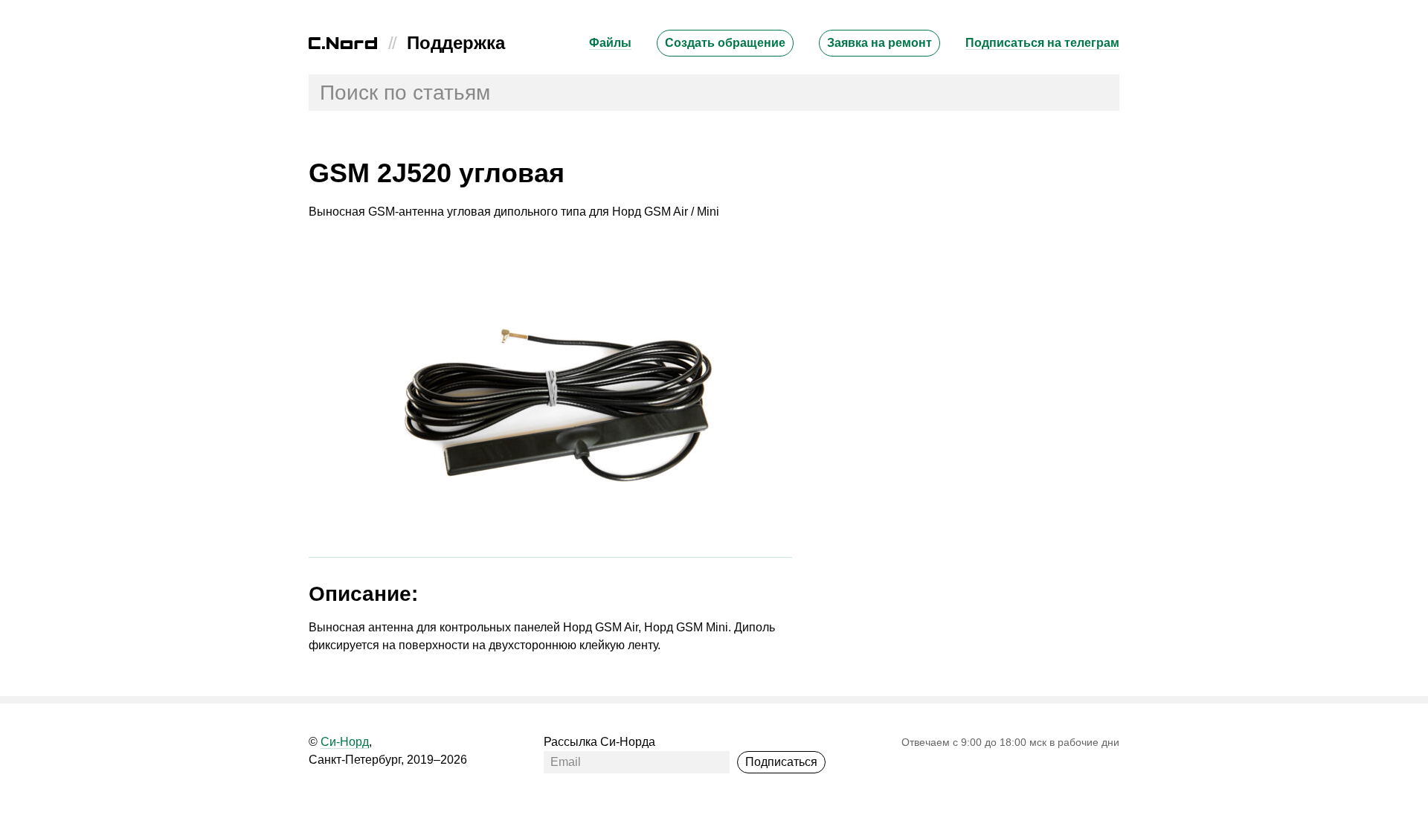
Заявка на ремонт (879, 42)
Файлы (610, 42)
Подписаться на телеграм (1042, 42)
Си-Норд (345, 741)
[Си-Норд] (343, 45)
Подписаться (781, 762)
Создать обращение (725, 42)
